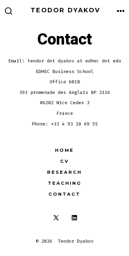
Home (64, 150)
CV (64, 161)
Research (64, 172)
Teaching (65, 183)
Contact (64, 194)
